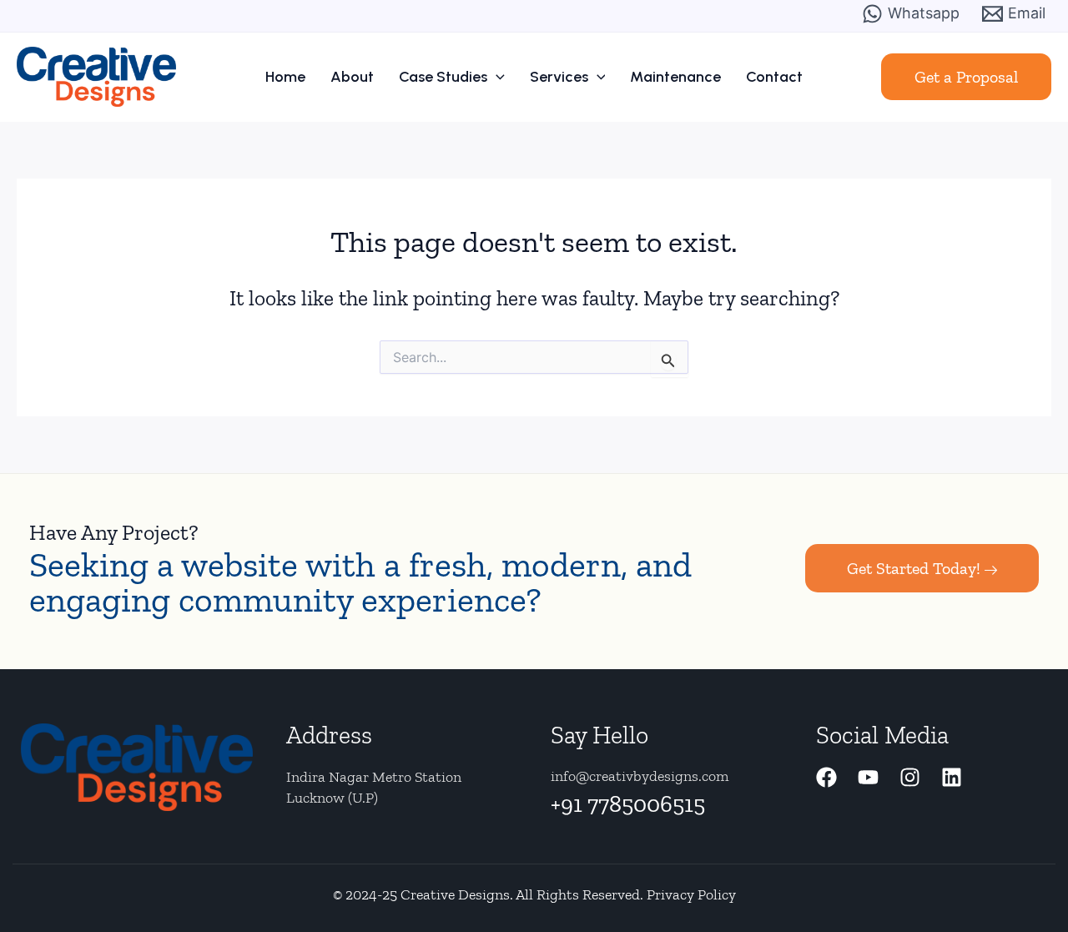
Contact (774, 77)
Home (285, 77)
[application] (496, 77)
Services (559, 77)
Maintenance (675, 77)
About (352, 77)
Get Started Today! (913, 568)
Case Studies (443, 77)
